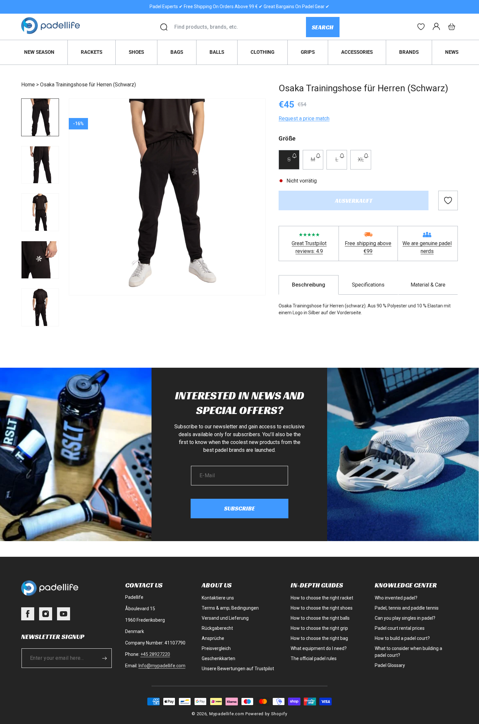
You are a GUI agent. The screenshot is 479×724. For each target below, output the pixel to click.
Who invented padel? (396, 597)
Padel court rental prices (400, 628)
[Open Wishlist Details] (421, 26)
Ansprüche (213, 638)
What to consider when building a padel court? (408, 652)
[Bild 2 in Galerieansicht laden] (40, 165)
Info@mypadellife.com (161, 665)
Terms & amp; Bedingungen (230, 608)
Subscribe (239, 508)
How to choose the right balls (320, 618)
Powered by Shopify (266, 713)
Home (28, 84)
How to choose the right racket (322, 597)
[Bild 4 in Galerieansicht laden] (40, 260)
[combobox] (240, 27)
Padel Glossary (390, 665)
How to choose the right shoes (322, 608)
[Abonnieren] (104, 658)
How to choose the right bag (319, 638)
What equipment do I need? (319, 648)
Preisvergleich (216, 648)
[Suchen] (163, 27)
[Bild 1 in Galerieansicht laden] (40, 117)
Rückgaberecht (217, 628)
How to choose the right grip (319, 628)
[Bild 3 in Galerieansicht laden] (40, 212)
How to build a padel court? (402, 638)
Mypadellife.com (226, 713)
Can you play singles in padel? (405, 618)
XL (364, 163)
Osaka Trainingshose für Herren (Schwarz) (88, 84)
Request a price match (304, 118)
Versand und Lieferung (225, 618)
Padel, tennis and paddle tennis (407, 608)
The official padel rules (314, 658)
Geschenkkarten (218, 658)
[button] (451, 26)
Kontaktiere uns (218, 597)
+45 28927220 (155, 654)
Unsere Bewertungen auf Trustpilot (238, 668)
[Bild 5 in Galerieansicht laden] (40, 307)
